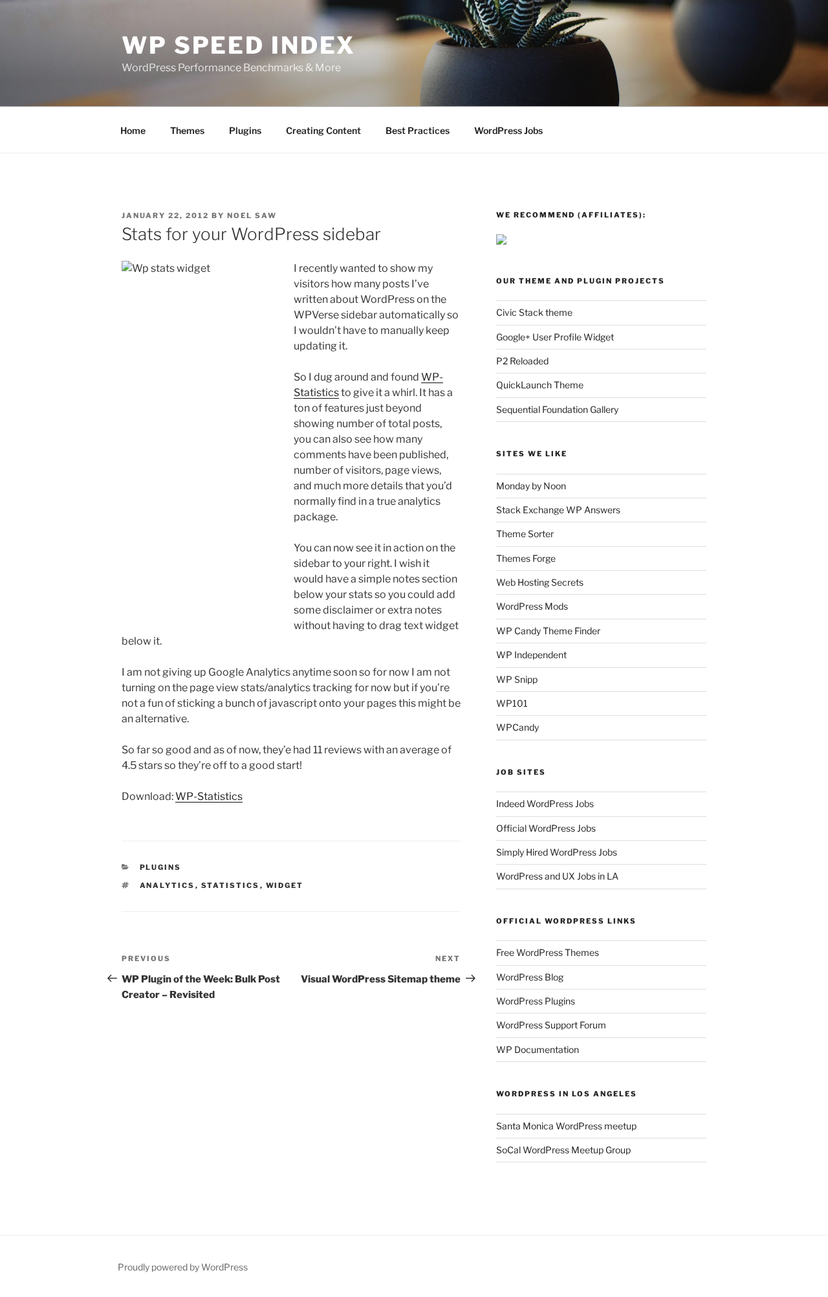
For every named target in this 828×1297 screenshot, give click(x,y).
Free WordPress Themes (547, 952)
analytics (167, 885)
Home (133, 130)
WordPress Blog (529, 976)
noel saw (252, 215)
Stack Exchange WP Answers (558, 509)
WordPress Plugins (535, 1000)
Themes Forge (526, 558)
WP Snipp (517, 679)
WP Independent (531, 654)
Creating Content (323, 130)
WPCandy (517, 727)
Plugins (245, 130)
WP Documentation (537, 1049)
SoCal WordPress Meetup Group (563, 1149)
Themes (187, 130)
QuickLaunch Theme (539, 384)
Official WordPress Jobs (546, 828)
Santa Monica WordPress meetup (566, 1125)
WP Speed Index (239, 45)
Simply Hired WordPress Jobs (556, 852)
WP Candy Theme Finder (548, 630)
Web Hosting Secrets (539, 582)
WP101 (512, 703)
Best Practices (418, 130)
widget (285, 885)
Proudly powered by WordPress (183, 1266)
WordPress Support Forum (551, 1024)
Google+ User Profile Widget (555, 336)
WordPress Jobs (508, 130)
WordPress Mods (532, 606)
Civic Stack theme (534, 312)
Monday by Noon (531, 485)
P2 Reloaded (522, 360)
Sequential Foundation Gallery (557, 409)
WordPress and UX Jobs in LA (557, 875)
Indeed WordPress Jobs (545, 803)
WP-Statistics (209, 796)
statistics (230, 885)
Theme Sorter (525, 533)
